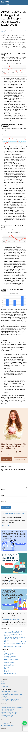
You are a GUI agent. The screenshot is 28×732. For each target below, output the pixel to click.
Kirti (17, 30)
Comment (4, 473)
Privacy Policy (4, 686)
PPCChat (6, 670)
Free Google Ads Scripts (10, 581)
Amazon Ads (7, 651)
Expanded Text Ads (9, 653)
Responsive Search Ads (10, 673)
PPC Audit (6, 667)
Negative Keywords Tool (7, 693)
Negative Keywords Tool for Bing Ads (10, 699)
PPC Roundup (7, 668)
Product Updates (8, 671)
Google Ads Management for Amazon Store (11, 697)
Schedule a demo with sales (9, 525)
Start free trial (6, 459)
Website (3, 501)
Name (3, 489)
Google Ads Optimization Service (9, 691)
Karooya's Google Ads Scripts (11, 659)
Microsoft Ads (7, 664)
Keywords (6, 661)
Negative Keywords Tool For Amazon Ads (11, 700)
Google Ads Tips (8, 658)
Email (3, 495)
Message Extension (9, 662)
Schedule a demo (20, 459)
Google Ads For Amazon (10, 656)
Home (2, 684)
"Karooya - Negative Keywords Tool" (13, 513)
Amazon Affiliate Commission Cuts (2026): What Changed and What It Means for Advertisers (14, 638)
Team (2, 681)
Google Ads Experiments (10, 654)
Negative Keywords (9, 665)
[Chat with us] (24, 723)
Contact (3, 683)
